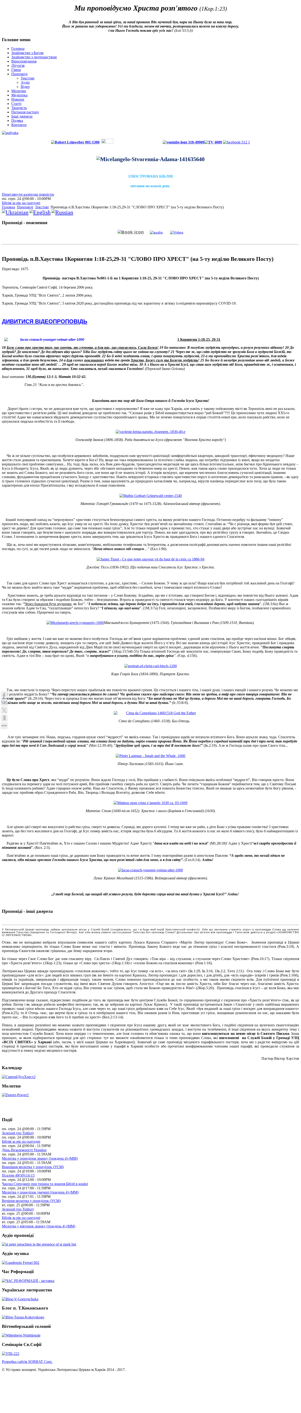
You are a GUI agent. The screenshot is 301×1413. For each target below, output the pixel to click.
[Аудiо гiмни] (20, 1263)
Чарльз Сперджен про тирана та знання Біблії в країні (45, 1184)
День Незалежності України (24, 1150)
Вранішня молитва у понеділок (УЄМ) (33, 1167)
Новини (17, 99)
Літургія (17, 65)
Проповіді (19, 74)
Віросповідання (23, 61)
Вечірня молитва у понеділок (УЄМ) (31, 1201)
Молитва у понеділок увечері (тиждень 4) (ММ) (40, 1192)
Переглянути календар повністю (28, 194)
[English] (40, 212)
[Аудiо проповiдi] (39, 1244)
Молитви (18, 91)
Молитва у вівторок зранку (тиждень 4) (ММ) (38, 1226)
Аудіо (25, 82)
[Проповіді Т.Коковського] (23, 1317)
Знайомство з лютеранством (34, 57)
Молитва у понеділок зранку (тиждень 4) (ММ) (40, 1158)
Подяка (17, 121)
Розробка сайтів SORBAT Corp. (27, 1362)
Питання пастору (25, 112)
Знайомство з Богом (27, 53)
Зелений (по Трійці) (18, 1133)
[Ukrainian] (15, 212)
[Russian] (62, 212)
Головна (17, 49)
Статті (16, 104)
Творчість (19, 108)
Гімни (16, 70)
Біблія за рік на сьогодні (21, 203)
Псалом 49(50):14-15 (18, 1175)
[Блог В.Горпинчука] (20, 1299)
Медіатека (19, 95)
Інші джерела (21, 116)
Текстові (27, 78)
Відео (25, 87)
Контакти (19, 125)
